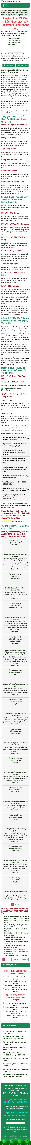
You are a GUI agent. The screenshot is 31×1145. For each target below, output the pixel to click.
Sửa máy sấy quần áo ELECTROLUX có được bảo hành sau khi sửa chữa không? (15, 489)
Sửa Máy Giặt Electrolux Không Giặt (14, 949)
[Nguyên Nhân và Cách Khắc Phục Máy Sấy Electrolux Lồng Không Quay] (15, 44)
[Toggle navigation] (5, 5)
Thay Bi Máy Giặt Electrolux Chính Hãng (16, 955)
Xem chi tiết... (15, 569)
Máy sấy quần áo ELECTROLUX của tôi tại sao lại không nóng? (14, 438)
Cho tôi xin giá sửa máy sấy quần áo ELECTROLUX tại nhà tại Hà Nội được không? (14, 461)
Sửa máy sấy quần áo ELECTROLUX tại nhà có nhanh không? (14, 476)
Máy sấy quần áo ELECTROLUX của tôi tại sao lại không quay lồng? (14, 445)
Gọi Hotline (10, 65)
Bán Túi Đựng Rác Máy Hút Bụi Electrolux (16, 919)
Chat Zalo (23, 65)
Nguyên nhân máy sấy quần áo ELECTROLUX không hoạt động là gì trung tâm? (13, 452)
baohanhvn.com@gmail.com (16, 1119)
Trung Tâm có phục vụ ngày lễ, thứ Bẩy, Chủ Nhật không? (14, 483)
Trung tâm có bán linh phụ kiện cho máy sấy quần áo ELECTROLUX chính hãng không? (14, 469)
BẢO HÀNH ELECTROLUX (13, 1086)
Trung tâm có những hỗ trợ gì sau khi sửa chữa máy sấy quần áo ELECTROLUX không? (13, 497)
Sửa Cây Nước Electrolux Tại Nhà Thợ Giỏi (16, 917)
